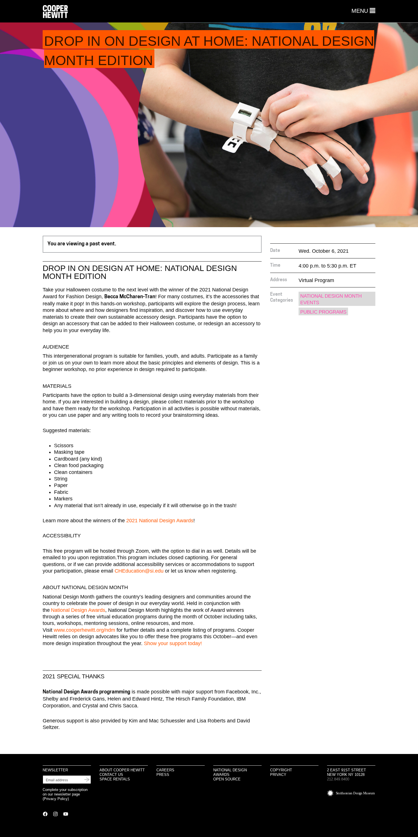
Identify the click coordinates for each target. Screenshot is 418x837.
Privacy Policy (56, 799)
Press (162, 774)
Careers (165, 770)
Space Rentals (115, 779)
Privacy (278, 774)
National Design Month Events (331, 299)
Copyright (281, 770)
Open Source (227, 779)
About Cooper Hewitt (122, 770)
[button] (363, 10)
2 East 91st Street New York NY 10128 (346, 772)
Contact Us (111, 774)
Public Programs (323, 312)
